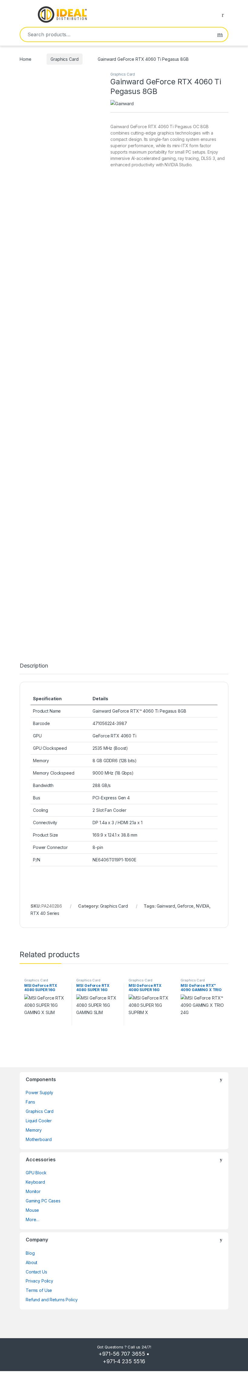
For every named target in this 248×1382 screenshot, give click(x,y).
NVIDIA (202, 906)
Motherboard (38, 1139)
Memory (34, 1130)
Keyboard (35, 1182)
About (31, 1262)
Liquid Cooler (39, 1120)
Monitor (33, 1191)
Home (25, 59)
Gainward (166, 906)
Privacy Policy (39, 1280)
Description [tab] (34, 666)
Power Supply (39, 1092)
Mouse (32, 1210)
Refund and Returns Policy (52, 1299)
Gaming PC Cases (43, 1200)
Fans (30, 1101)
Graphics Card (64, 59)
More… (32, 1219)
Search (220, 34)
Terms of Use (39, 1290)
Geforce (185, 906)
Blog (30, 1253)
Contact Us (36, 1271)
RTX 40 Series (45, 913)
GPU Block (36, 1172)
